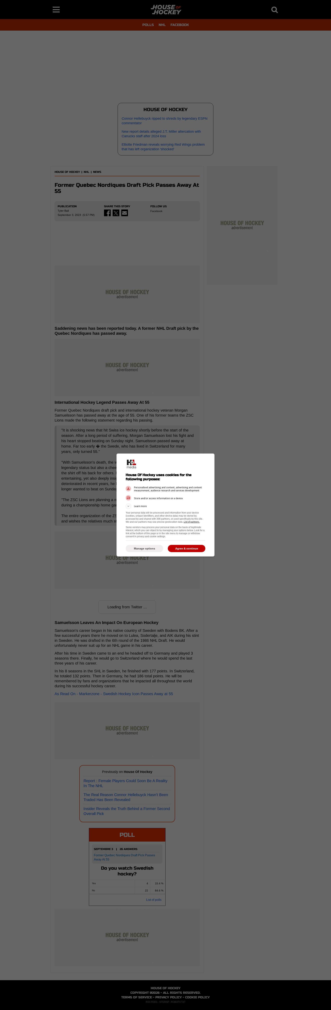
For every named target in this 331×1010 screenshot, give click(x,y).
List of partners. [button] (192, 522)
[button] (165, 506)
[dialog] (165, 505)
